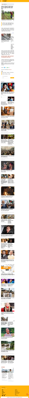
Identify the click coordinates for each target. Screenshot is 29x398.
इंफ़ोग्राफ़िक (3, 392)
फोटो (2, 390)
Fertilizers (8, 72)
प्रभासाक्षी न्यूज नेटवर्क (3, 20)
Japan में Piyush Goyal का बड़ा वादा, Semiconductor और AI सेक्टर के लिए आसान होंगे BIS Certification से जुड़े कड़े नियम (10, 376)
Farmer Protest (4, 72)
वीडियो (3, 391)
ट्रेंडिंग (2, 389)
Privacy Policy (17, 393)
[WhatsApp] (13, 16)
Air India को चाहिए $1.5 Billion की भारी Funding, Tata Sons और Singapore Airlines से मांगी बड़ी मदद (4, 375)
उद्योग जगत (4, 4)
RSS (15, 394)
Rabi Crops (11, 72)
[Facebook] (13, 13)
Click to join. (10, 69)
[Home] (2, 4)
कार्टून (2, 393)
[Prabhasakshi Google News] (13, 20)
